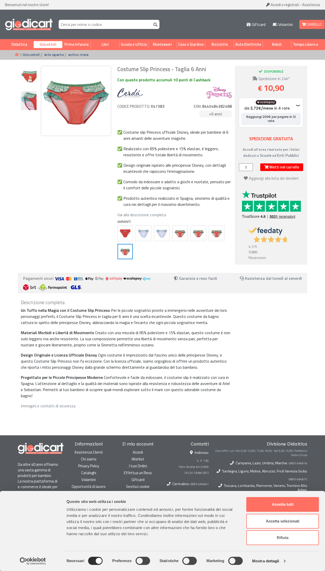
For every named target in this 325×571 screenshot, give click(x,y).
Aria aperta (54, 54)
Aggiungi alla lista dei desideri (274, 178)
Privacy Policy (88, 466)
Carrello (313, 24)
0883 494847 (199, 484)
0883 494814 (298, 463)
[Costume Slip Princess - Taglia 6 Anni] (125, 251)
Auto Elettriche (248, 44)
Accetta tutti (283, 504)
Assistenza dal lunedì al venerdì (273, 278)
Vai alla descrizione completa (141, 215)
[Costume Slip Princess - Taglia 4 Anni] (198, 233)
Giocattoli (48, 44)
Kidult (277, 44)
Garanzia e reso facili (197, 278)
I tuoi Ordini (138, 466)
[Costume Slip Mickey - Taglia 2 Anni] (125, 233)
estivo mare (78, 54)
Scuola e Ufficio (134, 44)
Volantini (285, 24)
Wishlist (138, 459)
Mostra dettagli (265, 561)
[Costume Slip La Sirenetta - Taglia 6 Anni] (143, 233)
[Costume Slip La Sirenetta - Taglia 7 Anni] (161, 233)
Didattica (19, 44)
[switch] (143, 561)
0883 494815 (298, 479)
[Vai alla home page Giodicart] (29, 24)
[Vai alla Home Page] (17, 55)
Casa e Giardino (191, 44)
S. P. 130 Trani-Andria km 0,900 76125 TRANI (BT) (193, 466)
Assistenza (311, 5)
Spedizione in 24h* (273, 78)
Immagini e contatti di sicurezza (48, 406)
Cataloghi (88, 473)
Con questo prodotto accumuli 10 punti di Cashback (163, 80)
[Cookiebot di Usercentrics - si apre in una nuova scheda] (33, 561)
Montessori (162, 44)
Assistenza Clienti (88, 452)
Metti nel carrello (284, 167)
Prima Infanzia (76, 44)
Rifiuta (282, 537)
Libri (105, 44)
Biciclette (220, 44)
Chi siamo (88, 459)
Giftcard (258, 24)
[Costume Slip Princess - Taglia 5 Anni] (216, 233)
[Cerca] (154, 24)
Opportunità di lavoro (89, 486)
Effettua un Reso (138, 473)
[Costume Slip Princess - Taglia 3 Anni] (180, 233)
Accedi (284, 5)
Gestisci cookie (138, 486)
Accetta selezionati (282, 521)
